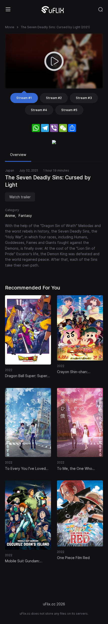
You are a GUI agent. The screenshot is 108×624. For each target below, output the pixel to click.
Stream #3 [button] (84, 98)
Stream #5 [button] (69, 110)
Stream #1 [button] (24, 98)
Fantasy (25, 215)
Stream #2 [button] (54, 98)
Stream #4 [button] (39, 110)
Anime (10, 215)
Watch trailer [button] (20, 197)
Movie (9, 27)
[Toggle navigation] (8, 9)
